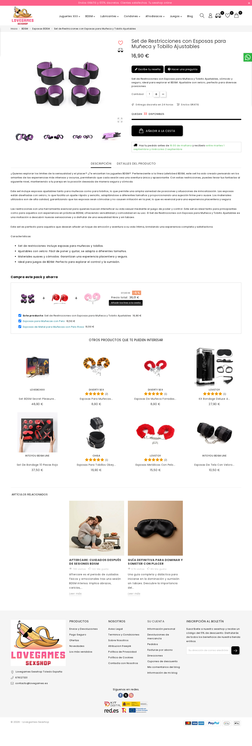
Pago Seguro (77, 634)
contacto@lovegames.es (31, 683)
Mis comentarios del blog (163, 667)
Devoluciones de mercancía (158, 636)
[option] (24, 137)
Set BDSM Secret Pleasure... (37, 399)
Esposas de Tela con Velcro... (214, 465)
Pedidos (152, 644)
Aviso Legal (115, 629)
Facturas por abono (160, 650)
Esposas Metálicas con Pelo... (155, 465)
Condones (132, 16)
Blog (190, 16)
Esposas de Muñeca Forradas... (155, 399)
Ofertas (74, 640)
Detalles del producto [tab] (136, 164)
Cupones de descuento (162, 661)
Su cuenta (156, 621)
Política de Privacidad (122, 651)
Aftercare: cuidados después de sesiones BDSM (95, 562)
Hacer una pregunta (184, 69)
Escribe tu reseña (149, 69)
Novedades (76, 646)
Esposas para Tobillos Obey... (96, 465)
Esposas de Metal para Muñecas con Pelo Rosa (53, 326)
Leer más (75, 593)
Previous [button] (12, 138)
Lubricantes (109, 16)
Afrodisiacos (155, 16)
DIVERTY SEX (96, 389)
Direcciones (155, 655)
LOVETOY (214, 389)
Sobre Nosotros (118, 640)
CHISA (96, 455)
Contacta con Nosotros (123, 663)
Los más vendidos (80, 651)
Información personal (161, 629)
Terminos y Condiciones (123, 634)
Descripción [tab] (101, 164)
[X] (125, 695)
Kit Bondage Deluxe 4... (214, 399)
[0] (236, 15)
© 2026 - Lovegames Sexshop (30, 722)
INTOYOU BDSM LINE (37, 455)
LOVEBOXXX (37, 389)
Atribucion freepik (119, 646)
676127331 (21, 677)
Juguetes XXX (70, 16)
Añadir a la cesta (160, 131)
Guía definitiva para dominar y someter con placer (155, 562)
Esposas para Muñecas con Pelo (44, 321)
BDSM (90, 16)
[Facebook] (120, 695)
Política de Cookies (120, 657)
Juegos (176, 16)
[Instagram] (131, 695)
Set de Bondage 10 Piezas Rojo (37, 465)
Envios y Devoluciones (83, 629)
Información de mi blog (162, 672)
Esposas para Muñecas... (96, 399)
